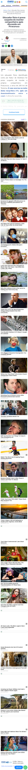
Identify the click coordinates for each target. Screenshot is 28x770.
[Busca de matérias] (26, 2)
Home (3, 5)
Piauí (9, 10)
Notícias (8, 5)
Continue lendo (14, 112)
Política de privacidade (6, 766)
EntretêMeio (15, 5)
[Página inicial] (10, 1)
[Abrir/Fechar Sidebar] (2, 2)
